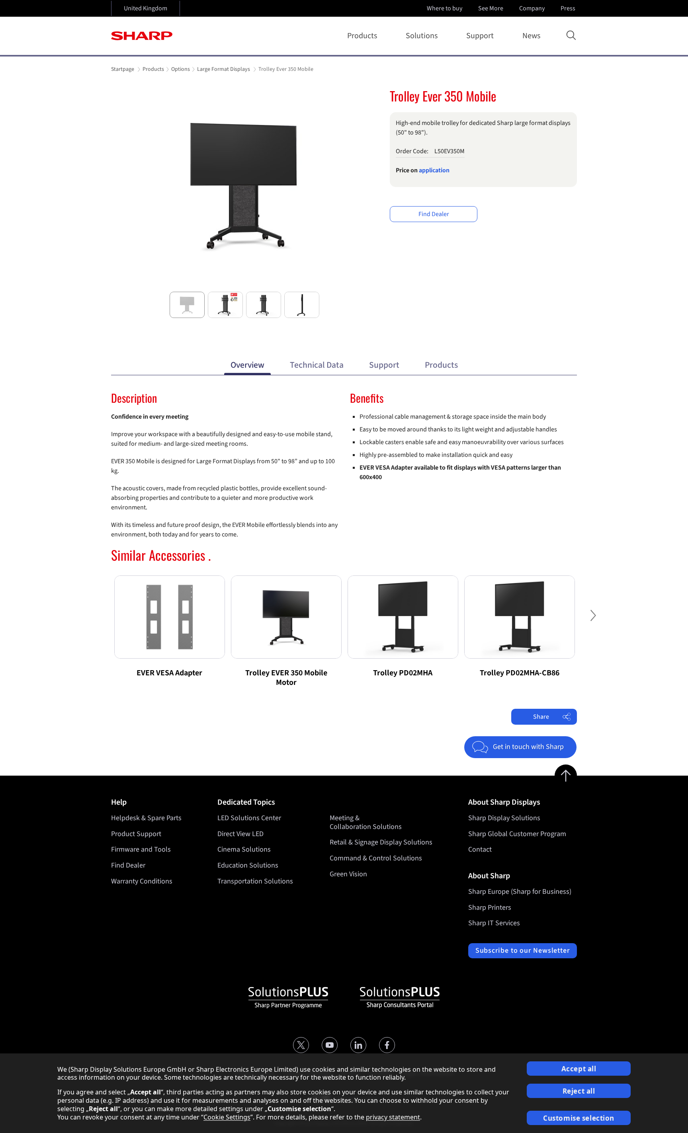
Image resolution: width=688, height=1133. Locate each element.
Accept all (578, 1068)
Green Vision (348, 874)
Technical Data (317, 365)
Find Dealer (433, 214)
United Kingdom (145, 8)
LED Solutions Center (249, 818)
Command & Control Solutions (376, 858)
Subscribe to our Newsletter (522, 951)
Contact (480, 849)
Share (541, 716)
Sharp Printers (489, 908)
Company (532, 8)
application (434, 170)
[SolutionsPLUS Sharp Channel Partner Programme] (288, 997)
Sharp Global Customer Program (517, 834)
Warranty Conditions (141, 881)
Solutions (422, 35)
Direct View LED (240, 834)
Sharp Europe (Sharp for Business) (519, 892)
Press (568, 8)
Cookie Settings (226, 1117)
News (531, 35)
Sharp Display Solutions (504, 818)
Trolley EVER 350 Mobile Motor (286, 677)
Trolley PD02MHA (402, 673)
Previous (120, 244)
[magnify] (244, 184)
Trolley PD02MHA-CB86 (519, 673)
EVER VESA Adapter (169, 673)
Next (368, 244)
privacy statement (393, 1117)
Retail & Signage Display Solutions (381, 842)
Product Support (136, 834)
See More (490, 8)
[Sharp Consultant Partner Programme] (400, 997)
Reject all (579, 1091)
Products (362, 35)
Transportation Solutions (255, 881)
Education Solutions (247, 865)
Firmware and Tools (141, 849)
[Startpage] (141, 35)
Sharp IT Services (494, 923)
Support (480, 35)
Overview (247, 365)
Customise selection (578, 1118)
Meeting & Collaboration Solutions (366, 822)
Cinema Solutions (244, 849)
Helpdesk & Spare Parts (146, 818)
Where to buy (444, 8)
